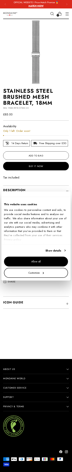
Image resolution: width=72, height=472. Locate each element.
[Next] (67, 4)
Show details (53, 251)
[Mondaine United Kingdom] (10, 13)
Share (11, 281)
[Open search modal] (52, 13)
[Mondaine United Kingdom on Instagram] (67, 452)
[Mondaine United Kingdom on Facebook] (61, 452)
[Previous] (5, 4)
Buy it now (36, 166)
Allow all (36, 261)
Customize (34, 273)
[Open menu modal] (67, 13)
